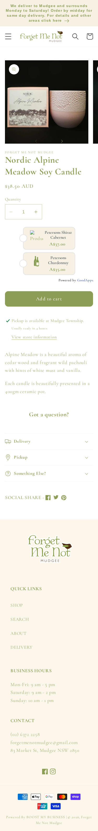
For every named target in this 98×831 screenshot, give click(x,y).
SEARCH (19, 619)
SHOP (16, 605)
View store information (34, 337)
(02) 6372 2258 (25, 734)
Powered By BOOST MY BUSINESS (35, 817)
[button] (8, 36)
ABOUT (18, 633)
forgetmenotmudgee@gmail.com (44, 742)
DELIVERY (21, 647)
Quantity (13, 199)
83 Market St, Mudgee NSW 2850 (44, 750)
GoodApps (85, 280)
